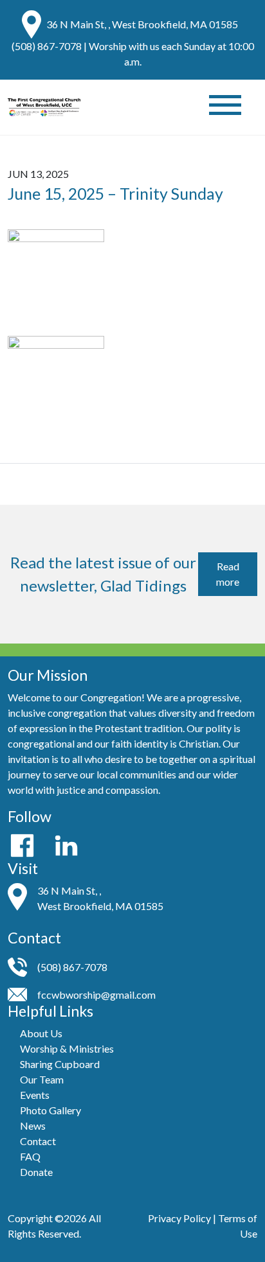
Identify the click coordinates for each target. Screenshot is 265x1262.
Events (35, 1095)
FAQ (30, 1156)
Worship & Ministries (67, 1048)
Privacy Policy (179, 1218)
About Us (41, 1033)
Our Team (42, 1079)
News (33, 1125)
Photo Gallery (50, 1110)
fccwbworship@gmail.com (96, 994)
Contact (38, 1141)
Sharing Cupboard (60, 1064)
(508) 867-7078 (47, 46)
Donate (36, 1172)
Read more (227, 574)
